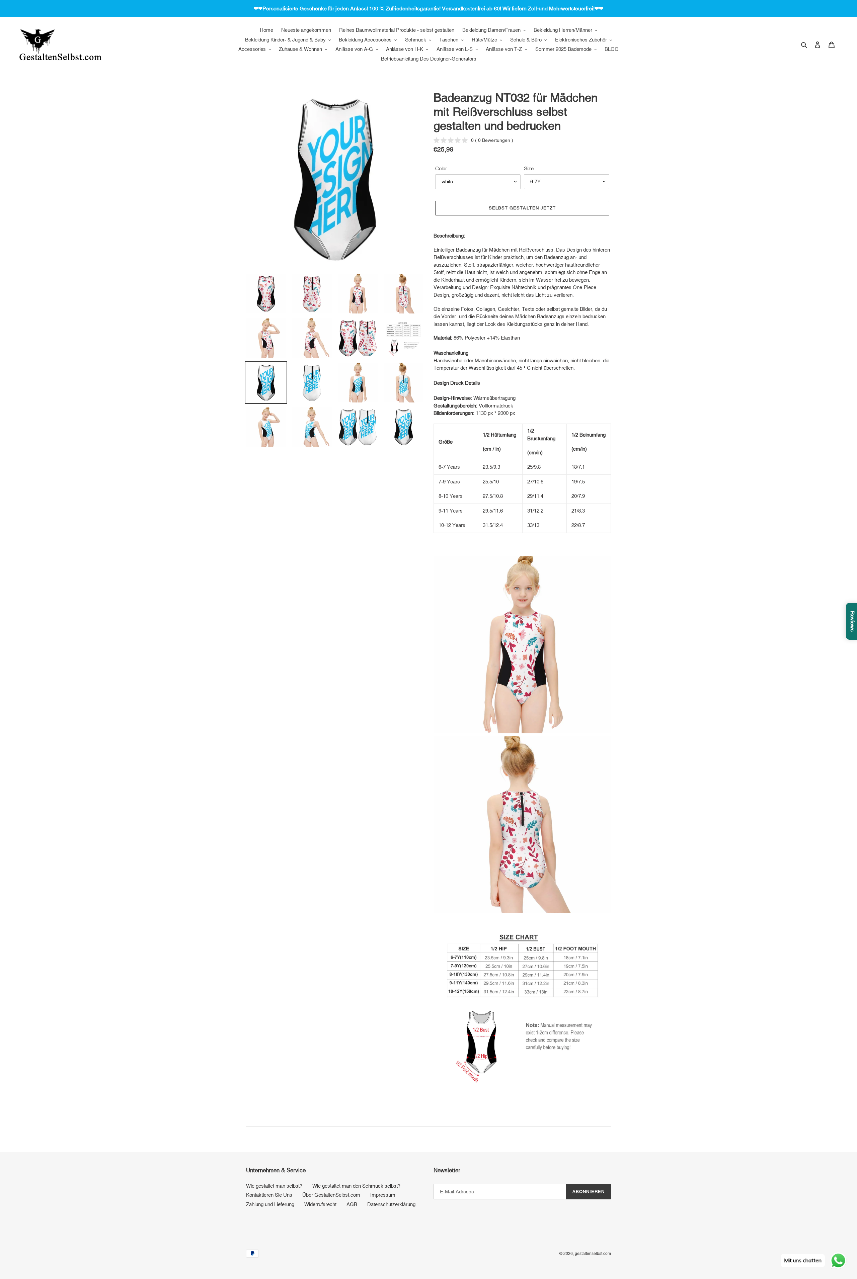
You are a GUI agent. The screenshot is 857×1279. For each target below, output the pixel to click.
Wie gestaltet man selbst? (274, 1186)
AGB (351, 1204)
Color (441, 168)
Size (529, 168)
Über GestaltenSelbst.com (331, 1195)
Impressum (382, 1195)
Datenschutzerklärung (391, 1204)
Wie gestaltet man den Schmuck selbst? (356, 1186)
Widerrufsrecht (320, 1204)
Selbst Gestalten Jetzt (522, 207)
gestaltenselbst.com (593, 1253)
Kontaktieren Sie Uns (269, 1195)
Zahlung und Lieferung (270, 1204)
